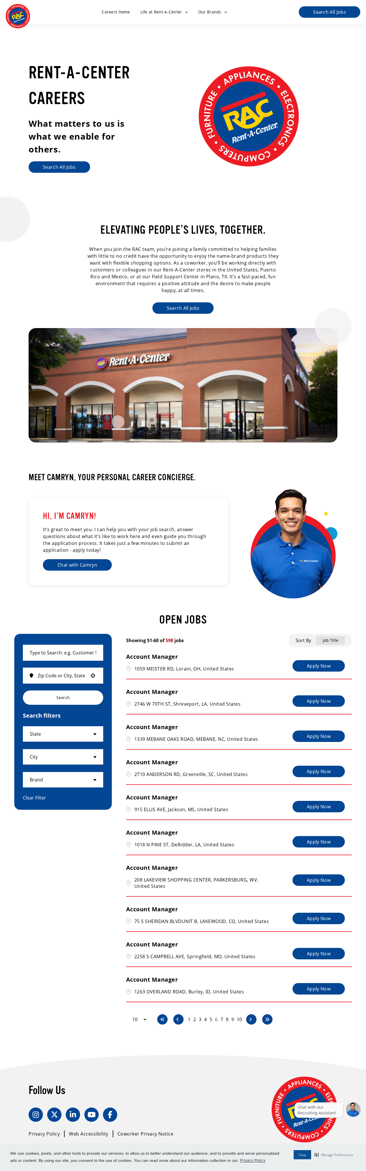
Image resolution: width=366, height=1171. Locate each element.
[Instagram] (36, 1115)
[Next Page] (251, 1019)
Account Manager (152, 656)
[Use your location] (93, 675)
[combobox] (63, 652)
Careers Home (116, 12)
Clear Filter (34, 798)
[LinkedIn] (73, 1115)
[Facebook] (110, 1115)
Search (63, 697)
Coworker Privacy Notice (146, 1134)
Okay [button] (302, 1154)
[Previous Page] (178, 1019)
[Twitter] (54, 1115)
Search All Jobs (329, 12)
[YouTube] (91, 1115)
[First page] (162, 1019)
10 (239, 1019)
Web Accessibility (88, 1134)
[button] (334, 1154)
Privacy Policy (252, 1160)
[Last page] (267, 1019)
